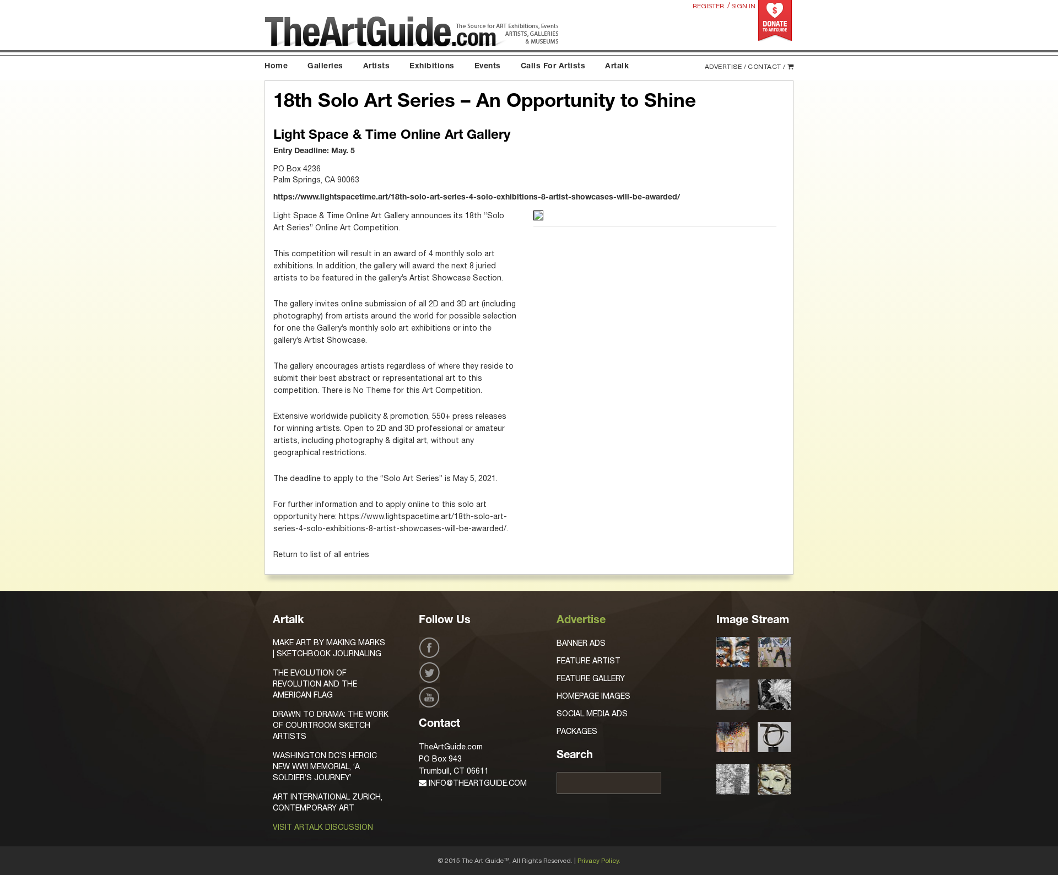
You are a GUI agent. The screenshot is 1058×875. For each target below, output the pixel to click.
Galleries (325, 67)
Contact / (767, 67)
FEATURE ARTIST (588, 660)
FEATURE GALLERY (591, 678)
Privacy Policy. (598, 861)
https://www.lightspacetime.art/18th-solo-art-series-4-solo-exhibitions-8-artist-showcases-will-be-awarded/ (476, 198)
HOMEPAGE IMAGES (593, 696)
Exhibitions (432, 67)
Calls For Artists (553, 67)
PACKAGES (577, 731)
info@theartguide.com (477, 783)
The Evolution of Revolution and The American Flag (315, 683)
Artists (376, 67)
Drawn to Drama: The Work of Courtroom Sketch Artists (330, 725)
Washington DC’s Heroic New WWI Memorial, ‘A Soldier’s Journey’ (325, 766)
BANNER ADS (581, 643)
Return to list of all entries (321, 554)
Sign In (743, 6)
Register (708, 6)
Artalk (617, 67)
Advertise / (726, 67)
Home (276, 67)
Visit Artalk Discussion (323, 827)
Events (487, 67)
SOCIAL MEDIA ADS (592, 713)
